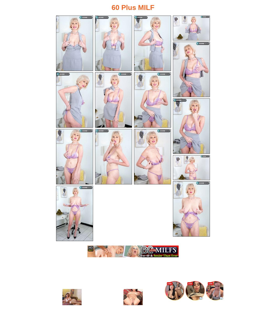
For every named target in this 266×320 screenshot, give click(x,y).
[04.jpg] (191, 28)
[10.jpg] (74, 156)
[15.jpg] (74, 213)
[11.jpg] (113, 156)
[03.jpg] (152, 43)
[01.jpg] (74, 43)
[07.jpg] (113, 100)
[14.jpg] (191, 209)
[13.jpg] (191, 167)
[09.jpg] (191, 126)
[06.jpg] (74, 100)
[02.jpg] (113, 43)
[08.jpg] (152, 100)
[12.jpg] (152, 156)
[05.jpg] (191, 69)
